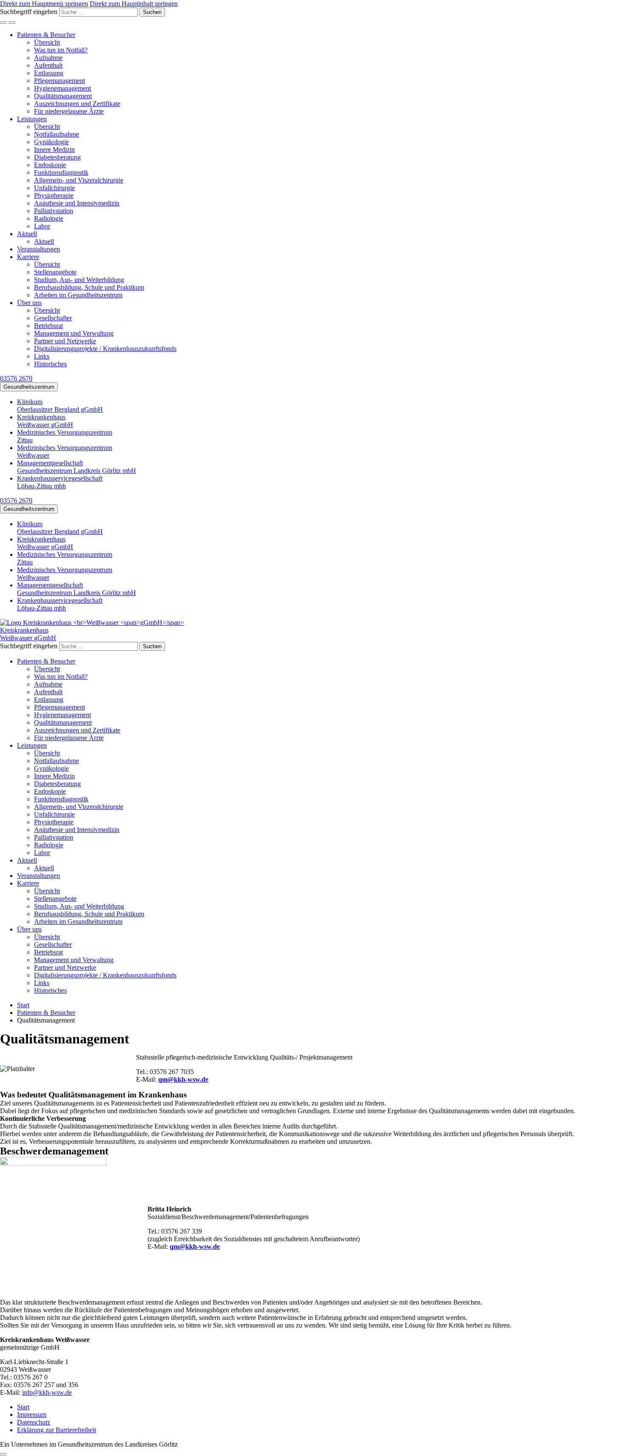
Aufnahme (48, 57)
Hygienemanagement (62, 88)
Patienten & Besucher (46, 34)
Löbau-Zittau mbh (59, 482)
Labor (42, 226)
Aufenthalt (48, 65)
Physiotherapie (54, 195)
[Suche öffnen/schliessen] (3, 22)
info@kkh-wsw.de (47, 1392)
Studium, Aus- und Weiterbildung (79, 279)
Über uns (29, 302)
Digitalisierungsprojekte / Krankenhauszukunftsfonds (105, 348)
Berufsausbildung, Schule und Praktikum (89, 287)
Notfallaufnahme (56, 134)
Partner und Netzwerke (65, 341)
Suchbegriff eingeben (28, 11)
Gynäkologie (51, 141)
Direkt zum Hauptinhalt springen (134, 3)
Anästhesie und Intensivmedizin (76, 203)
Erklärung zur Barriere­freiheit (56, 1429)
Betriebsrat (48, 325)
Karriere (28, 256)
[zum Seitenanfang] (3, 1454)
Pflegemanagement (59, 80)
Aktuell (27, 233)
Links (41, 356)
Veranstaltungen (38, 249)
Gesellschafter (53, 318)
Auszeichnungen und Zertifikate (77, 103)
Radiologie (48, 218)
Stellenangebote (55, 272)
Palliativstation (53, 210)
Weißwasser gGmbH (45, 420)
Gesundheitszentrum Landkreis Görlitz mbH (76, 466)
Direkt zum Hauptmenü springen (44, 3)
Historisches (50, 364)
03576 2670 (16, 378)
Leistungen (32, 119)
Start (23, 1406)
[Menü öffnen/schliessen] (12, 22)
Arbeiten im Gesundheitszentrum (78, 295)
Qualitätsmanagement (63, 96)
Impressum (31, 1414)
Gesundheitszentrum (28, 387)
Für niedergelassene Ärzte (69, 111)
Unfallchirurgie (54, 187)
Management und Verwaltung (74, 333)
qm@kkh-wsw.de (183, 1079)
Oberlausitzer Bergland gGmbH (60, 405)
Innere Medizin (54, 149)
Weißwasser (64, 451)
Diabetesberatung (57, 157)
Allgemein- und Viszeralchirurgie (78, 180)
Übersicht (47, 42)
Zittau (64, 436)
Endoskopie (50, 164)
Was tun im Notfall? (61, 50)
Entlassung (48, 73)
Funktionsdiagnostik (61, 172)
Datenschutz (33, 1422)
